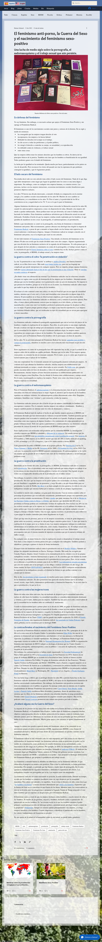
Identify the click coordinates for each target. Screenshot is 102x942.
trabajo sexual (65, 826)
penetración (52, 830)
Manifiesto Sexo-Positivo (48, 883)
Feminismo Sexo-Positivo (22, 830)
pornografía (54, 826)
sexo (24, 826)
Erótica (59, 15)
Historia (79, 15)
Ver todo (95, 859)
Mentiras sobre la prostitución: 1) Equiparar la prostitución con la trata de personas (18, 884)
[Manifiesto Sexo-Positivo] (51, 871)
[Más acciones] (86, 28)
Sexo (32, 15)
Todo (6, 15)
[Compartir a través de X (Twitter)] (20, 842)
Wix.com (28, 941)
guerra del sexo (62, 830)
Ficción (50, 15)
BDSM (40, 15)
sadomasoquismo (33, 826)
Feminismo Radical (78, 826)
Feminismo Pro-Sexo (39, 830)
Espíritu (24, 15)
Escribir (89, 15)
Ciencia (14, 15)
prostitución (44, 826)
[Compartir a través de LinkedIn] (25, 842)
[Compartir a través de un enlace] (30, 842)
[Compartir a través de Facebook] (15, 842)
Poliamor (69, 15)
